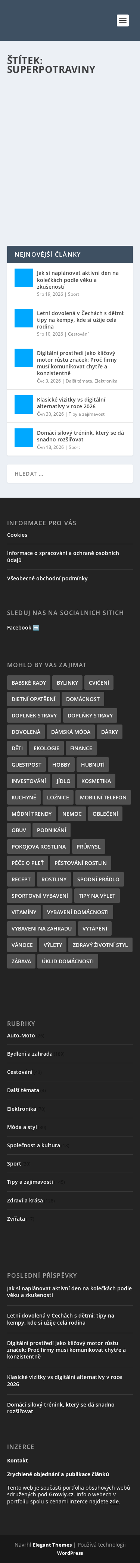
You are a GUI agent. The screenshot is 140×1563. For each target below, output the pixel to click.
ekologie (46, 748)
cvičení (99, 682)
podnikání (51, 830)
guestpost (26, 764)
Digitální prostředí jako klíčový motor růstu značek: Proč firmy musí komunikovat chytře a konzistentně (77, 363)
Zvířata (16, 1218)
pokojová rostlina (39, 846)
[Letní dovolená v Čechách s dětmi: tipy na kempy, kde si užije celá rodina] (24, 318)
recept (21, 879)
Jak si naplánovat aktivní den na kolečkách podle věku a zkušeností (78, 279)
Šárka (34, 166)
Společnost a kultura (33, 1145)
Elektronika (106, 381)
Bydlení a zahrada (30, 1053)
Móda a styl (22, 1127)
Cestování (78, 334)
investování (29, 780)
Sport (73, 294)
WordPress (70, 1553)
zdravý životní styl (100, 944)
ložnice (58, 797)
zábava (21, 961)
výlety (53, 944)
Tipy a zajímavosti (87, 414)
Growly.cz (61, 1494)
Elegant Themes (52, 1544)
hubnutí (93, 764)
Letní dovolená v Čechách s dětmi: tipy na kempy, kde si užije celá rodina (81, 320)
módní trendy (32, 813)
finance (81, 748)
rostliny (53, 879)
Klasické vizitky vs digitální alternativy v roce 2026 (71, 403)
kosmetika (96, 780)
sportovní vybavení (40, 895)
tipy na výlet (97, 895)
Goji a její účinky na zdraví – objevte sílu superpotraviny (64, 151)
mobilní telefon (103, 797)
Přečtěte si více (41, 213)
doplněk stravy (34, 715)
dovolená (26, 731)
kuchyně (24, 797)
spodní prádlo (98, 879)
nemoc (72, 813)
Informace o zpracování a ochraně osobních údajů (63, 556)
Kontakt (17, 1460)
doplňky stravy (90, 715)
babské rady (29, 682)
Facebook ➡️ (23, 627)
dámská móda (70, 731)
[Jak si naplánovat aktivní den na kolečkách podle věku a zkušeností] (24, 278)
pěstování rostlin (81, 862)
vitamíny (24, 912)
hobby (61, 764)
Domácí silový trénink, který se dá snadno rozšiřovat (80, 436)
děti (17, 748)
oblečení (105, 813)
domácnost (83, 699)
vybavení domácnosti (78, 912)
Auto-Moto (21, 1035)
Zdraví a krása (91, 166)
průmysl (89, 846)
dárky (109, 731)
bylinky (67, 682)
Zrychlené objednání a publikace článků (58, 1474)
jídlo (64, 780)
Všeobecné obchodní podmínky (47, 578)
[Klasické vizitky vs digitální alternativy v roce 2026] (24, 404)
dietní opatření (33, 699)
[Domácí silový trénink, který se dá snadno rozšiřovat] (24, 437)
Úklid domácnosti (68, 961)
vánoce (22, 944)
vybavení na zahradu (42, 928)
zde (114, 1501)
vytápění (95, 928)
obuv (19, 830)
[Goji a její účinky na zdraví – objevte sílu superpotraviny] (70, 108)
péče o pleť (28, 862)
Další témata (79, 381)
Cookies (17, 534)
